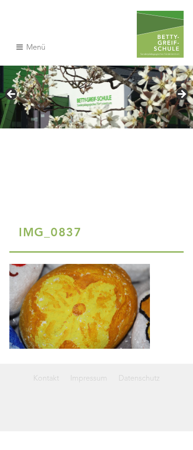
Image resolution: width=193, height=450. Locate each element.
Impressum (88, 378)
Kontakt (46, 378)
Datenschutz (139, 378)
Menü (34, 48)
